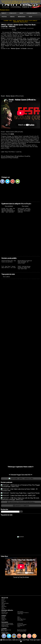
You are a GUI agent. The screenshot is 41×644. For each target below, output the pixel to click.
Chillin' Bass (20, 613)
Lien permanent (30, 28)
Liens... (19, 626)
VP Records (20, 623)
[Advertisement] (20, 72)
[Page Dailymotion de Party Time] (14, 638)
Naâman (3, 618)
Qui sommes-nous (7, 629)
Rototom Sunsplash (21, 624)
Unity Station (20, 611)
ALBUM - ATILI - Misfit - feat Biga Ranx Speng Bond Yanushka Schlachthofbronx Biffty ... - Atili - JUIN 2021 (8, 210)
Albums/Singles (26, 203)
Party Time (5, 28)
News (2, 602)
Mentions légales (22, 629)
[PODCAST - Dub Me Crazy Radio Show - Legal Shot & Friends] (20, 493)
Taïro (18, 616)
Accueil (3, 598)
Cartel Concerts (5, 626)
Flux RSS (5, 631)
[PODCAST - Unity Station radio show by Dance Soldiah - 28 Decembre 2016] (21, 490)
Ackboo (3, 620)
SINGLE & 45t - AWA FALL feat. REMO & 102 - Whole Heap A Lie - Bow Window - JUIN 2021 (24, 210)
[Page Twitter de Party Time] (9, 638)
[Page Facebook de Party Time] (3, 638)
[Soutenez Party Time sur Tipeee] (29, 638)
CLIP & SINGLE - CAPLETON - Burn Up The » (25, 21)
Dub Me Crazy (4, 612)
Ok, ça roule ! (34, 3)
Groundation (20, 620)
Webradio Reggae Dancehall (22, 502)
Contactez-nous (22, 631)
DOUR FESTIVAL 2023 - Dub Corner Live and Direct (8, 261)
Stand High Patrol (21, 619)
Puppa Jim (3, 619)
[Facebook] (2, 183)
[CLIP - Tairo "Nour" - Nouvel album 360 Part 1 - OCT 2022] (1, 265)
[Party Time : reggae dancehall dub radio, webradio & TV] (20, 4)
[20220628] (20, 537)
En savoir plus (25, 3)
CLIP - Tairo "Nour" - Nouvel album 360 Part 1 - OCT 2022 (8, 267)
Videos (3, 605)
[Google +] (12, 183)
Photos (3, 604)
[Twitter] (7, 183)
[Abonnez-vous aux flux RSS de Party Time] (34, 638)
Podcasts (3, 601)
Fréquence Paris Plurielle (7, 623)
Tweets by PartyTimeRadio (21, 577)
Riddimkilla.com (20, 625)
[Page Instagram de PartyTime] (24, 638)
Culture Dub (4, 613)
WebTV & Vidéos (22, 506)
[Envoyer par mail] (17, 183)
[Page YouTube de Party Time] (19, 638)
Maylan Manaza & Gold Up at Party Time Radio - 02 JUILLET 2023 (25, 262)
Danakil (3, 616)
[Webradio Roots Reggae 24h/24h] (21, 478)
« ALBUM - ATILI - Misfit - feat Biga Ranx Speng (15, 20)
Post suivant (25, 206)
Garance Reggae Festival (7, 624)
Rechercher (4, 509)
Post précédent (9, 206)
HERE (12, 134)
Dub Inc (19, 618)
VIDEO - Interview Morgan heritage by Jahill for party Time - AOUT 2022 (24, 267)
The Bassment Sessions (23, 612)
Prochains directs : (5, 10)
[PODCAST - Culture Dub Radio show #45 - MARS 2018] (18, 495)
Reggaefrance (4, 625)
